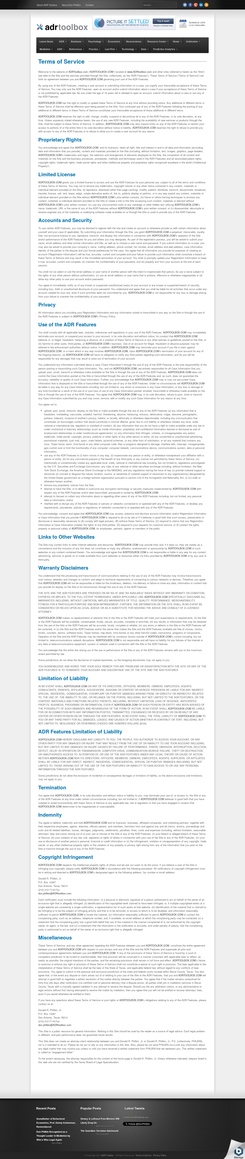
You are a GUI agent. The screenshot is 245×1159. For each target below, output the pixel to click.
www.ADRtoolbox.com (139, 72)
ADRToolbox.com (78, 72)
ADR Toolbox (107, 1155)
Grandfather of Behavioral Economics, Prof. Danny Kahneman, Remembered (56, 1122)
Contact (89, 4)
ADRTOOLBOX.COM (101, 72)
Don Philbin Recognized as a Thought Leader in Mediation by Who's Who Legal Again (53, 1135)
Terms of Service (143, 1155)
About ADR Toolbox (47, 4)
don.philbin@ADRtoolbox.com (54, 893)
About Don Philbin (71, 4)
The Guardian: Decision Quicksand (99, 1130)
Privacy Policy (159, 1155)
